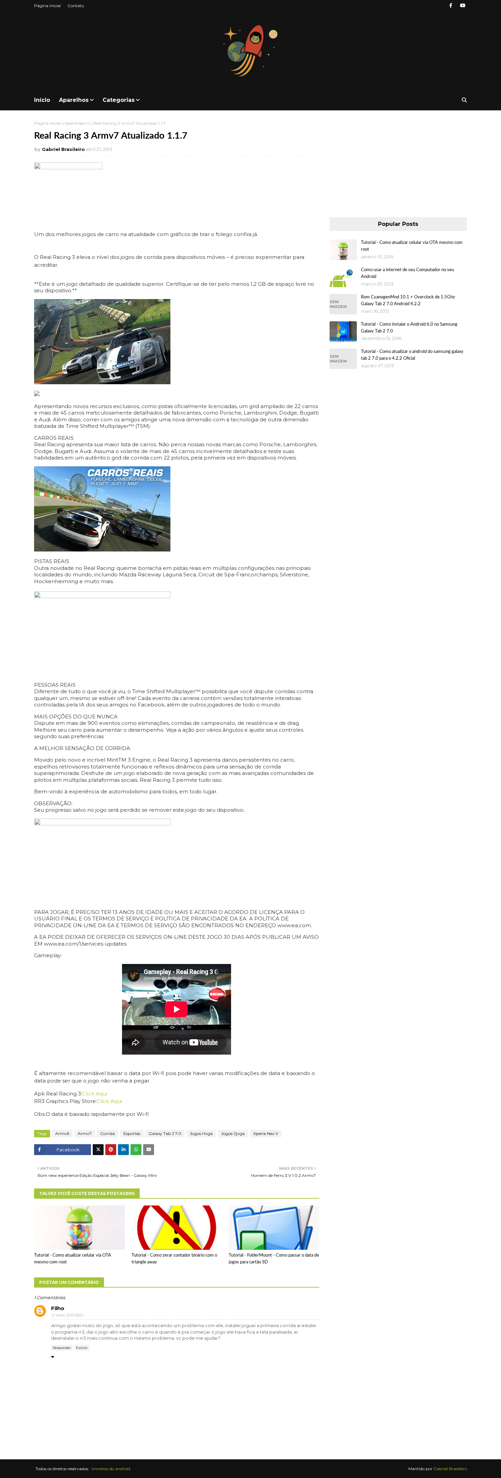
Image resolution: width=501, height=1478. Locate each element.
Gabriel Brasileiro (63, 149)
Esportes (131, 1133)
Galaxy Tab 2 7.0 (165, 1133)
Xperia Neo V (76, 123)
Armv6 (62, 1133)
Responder (62, 1347)
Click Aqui (94, 1093)
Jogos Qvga (233, 1133)
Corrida (107, 1133)
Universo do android (110, 1468)
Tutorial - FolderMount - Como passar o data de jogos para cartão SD (274, 1258)
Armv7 (85, 1133)
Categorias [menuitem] (119, 100)
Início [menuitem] (42, 100)
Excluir (82, 1347)
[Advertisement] (398, 163)
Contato (75, 5)
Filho (57, 1308)
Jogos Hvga (201, 1133)
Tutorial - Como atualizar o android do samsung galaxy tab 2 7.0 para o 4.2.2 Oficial (412, 355)
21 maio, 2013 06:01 (67, 1315)
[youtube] (462, 5)
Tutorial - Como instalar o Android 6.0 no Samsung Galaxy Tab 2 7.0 (409, 327)
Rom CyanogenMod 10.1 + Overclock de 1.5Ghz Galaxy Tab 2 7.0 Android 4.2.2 (408, 300)
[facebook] (450, 5)
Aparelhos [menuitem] (74, 100)
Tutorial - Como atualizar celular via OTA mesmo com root (72, 1258)
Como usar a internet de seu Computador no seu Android (407, 273)
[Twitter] (98, 1149)
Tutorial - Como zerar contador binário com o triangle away (174, 1258)
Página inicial (47, 5)
